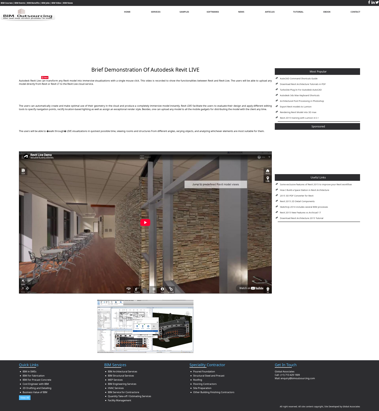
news (241, 11)
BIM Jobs (45, 3)
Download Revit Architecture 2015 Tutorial (301, 218)
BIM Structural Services (121, 375)
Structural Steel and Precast (208, 375)
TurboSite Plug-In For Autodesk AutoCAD (301, 89)
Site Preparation (202, 388)
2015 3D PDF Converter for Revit (296, 195)
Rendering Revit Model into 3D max (298, 112)
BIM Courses (7, 3)
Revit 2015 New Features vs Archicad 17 (300, 212)
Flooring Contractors (205, 384)
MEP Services (115, 379)
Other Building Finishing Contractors (213, 392)
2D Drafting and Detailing (37, 388)
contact (355, 11)
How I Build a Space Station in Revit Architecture (304, 189)
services (155, 11)
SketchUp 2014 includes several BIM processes (304, 206)
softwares (213, 11)
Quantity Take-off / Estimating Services (129, 396)
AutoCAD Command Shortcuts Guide (298, 78)
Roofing (197, 379)
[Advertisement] (189, 41)
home (127, 11)
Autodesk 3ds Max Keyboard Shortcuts (299, 95)
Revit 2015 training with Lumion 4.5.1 (299, 117)
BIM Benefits (33, 3)
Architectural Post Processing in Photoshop (302, 100)
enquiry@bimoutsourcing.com (298, 378)
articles (270, 11)
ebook (326, 11)
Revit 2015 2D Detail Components (297, 201)
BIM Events (20, 3)
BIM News (68, 3)
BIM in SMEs (29, 371)
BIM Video (56, 3)
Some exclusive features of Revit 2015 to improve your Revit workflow (316, 184)
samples (184, 11)
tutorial (298, 11)
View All (24, 397)
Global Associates (351, 406)
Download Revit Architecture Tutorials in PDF (303, 84)
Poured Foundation (204, 371)
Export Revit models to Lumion (295, 106)
